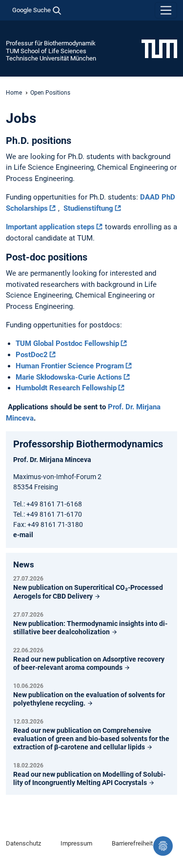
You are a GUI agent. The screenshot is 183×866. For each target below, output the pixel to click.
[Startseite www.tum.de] (159, 48)
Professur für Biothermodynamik (51, 43)
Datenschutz (23, 843)
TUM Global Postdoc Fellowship (67, 343)
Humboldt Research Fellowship (66, 387)
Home (14, 92)
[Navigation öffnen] (166, 10)
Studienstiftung (88, 208)
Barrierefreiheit (132, 843)
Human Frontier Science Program (70, 366)
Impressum (76, 843)
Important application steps (50, 226)
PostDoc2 (32, 354)
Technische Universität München (51, 58)
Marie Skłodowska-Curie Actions (69, 377)
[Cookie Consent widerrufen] (163, 846)
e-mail (23, 535)
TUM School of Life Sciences (46, 51)
